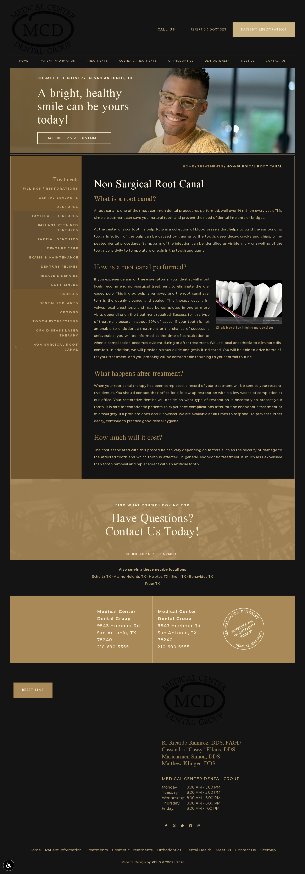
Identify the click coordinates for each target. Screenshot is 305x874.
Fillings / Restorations (50, 188)
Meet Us (247, 60)
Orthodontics (180, 60)
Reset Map (33, 690)
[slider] (248, 321)
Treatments (97, 60)
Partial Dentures (58, 239)
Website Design (133, 862)
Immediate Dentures (55, 216)
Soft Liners (64, 285)
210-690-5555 (113, 646)
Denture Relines (59, 266)
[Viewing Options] (8, 865)
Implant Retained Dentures (58, 227)
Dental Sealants (58, 198)
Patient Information (58, 60)
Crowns (69, 312)
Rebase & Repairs (59, 276)
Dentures (67, 207)
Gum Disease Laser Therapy (57, 333)
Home (23, 60)
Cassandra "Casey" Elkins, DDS (198, 749)
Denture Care (62, 248)
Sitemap (268, 850)
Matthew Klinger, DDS (188, 763)
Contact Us (276, 60)
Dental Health (217, 60)
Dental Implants (58, 303)
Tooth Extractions (55, 321)
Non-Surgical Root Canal (55, 347)
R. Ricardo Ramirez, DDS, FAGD (201, 742)
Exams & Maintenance (53, 257)
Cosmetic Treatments (138, 60)
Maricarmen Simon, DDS (191, 756)
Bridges (69, 294)
